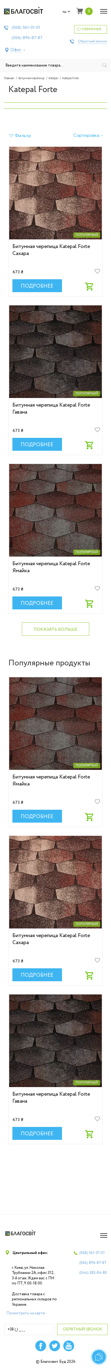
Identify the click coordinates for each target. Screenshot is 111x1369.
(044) (93, 1273)
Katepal (53, 78)
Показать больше (55, 629)
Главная (9, 78)
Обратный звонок (92, 41)
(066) (27, 38)
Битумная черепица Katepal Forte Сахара (51, 250)
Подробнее (37, 286)
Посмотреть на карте (25, 1313)
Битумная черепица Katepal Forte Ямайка (51, 567)
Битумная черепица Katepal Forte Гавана (51, 408)
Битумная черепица (31, 78)
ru (64, 12)
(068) (26, 28)
